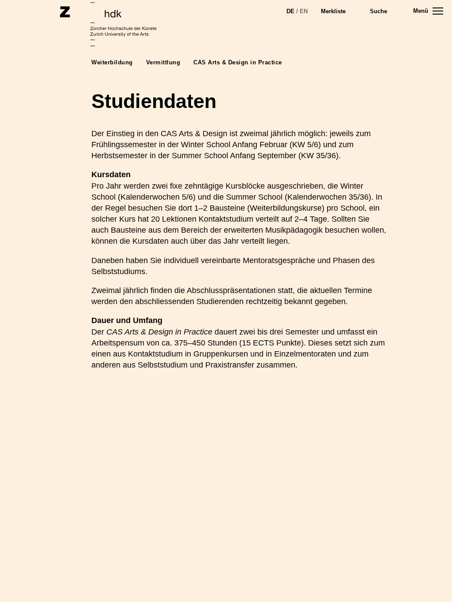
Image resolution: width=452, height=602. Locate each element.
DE (290, 11)
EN (304, 11)
